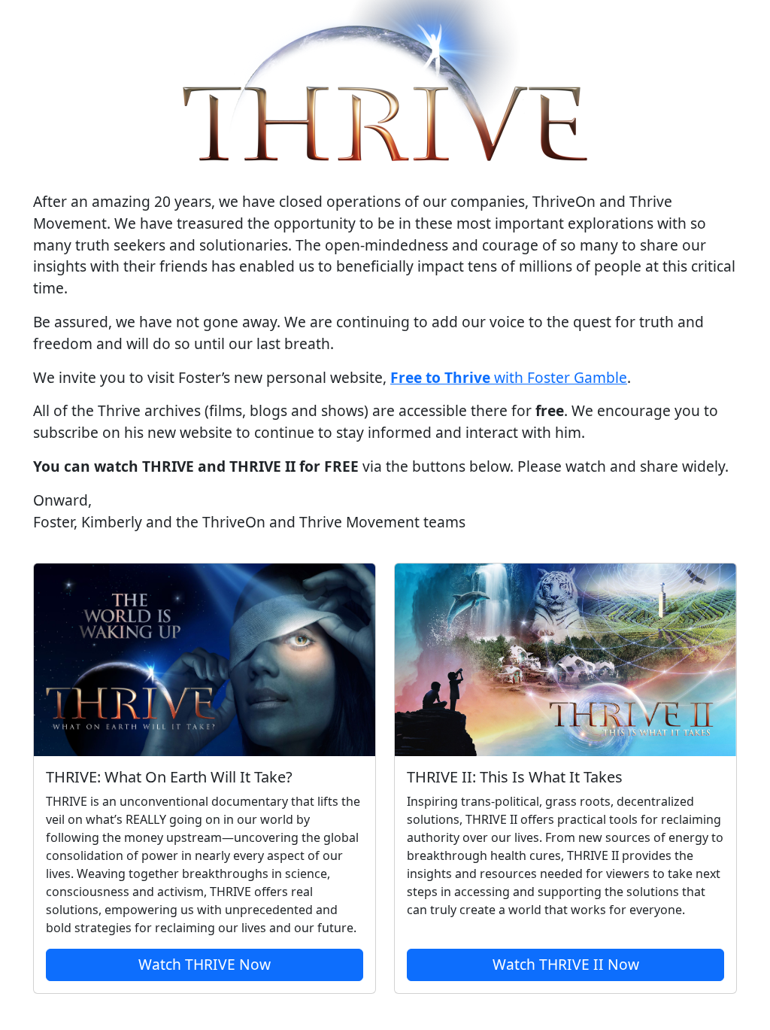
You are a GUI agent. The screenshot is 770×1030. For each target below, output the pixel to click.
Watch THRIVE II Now (566, 964)
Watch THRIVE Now (204, 964)
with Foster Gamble (508, 377)
